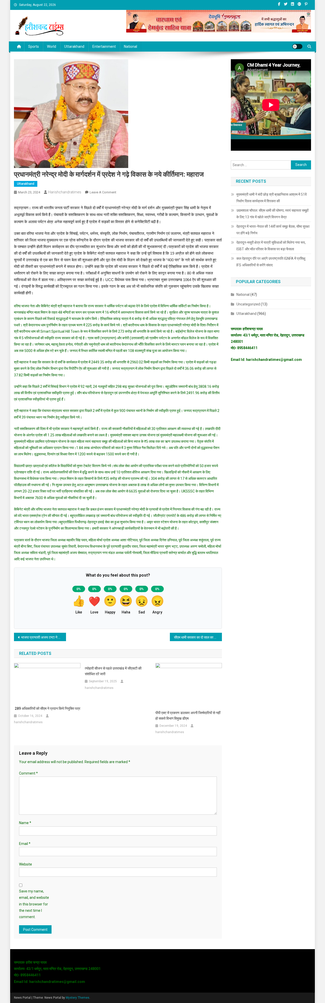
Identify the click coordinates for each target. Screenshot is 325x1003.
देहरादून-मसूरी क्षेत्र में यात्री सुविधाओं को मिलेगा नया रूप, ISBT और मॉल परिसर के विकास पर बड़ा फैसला (271, 245)
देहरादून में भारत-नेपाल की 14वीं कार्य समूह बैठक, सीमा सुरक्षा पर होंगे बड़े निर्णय (273, 229)
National (130, 46)
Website (25, 864)
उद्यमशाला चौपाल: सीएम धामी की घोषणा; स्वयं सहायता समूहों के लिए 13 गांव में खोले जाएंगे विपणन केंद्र (272, 213)
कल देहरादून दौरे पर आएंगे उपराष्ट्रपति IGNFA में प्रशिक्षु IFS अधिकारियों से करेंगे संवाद (270, 261)
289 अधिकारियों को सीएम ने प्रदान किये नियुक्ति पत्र (47, 708)
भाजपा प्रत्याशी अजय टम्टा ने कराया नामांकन (43, 637)
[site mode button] (297, 46)
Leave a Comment (103, 192)
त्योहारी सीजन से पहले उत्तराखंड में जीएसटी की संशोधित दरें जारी (113, 671)
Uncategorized (248, 304)
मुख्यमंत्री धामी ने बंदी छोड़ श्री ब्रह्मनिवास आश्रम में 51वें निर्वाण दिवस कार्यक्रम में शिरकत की (271, 197)
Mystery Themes (77, 997)
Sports (33, 46)
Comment (28, 773)
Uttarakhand (74, 46)
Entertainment (104, 46)
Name (25, 823)
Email (24, 844)
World (51, 46)
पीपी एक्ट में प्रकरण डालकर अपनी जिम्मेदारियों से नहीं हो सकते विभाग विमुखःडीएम (187, 715)
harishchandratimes (64, 192)
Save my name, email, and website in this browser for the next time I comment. (34, 904)
